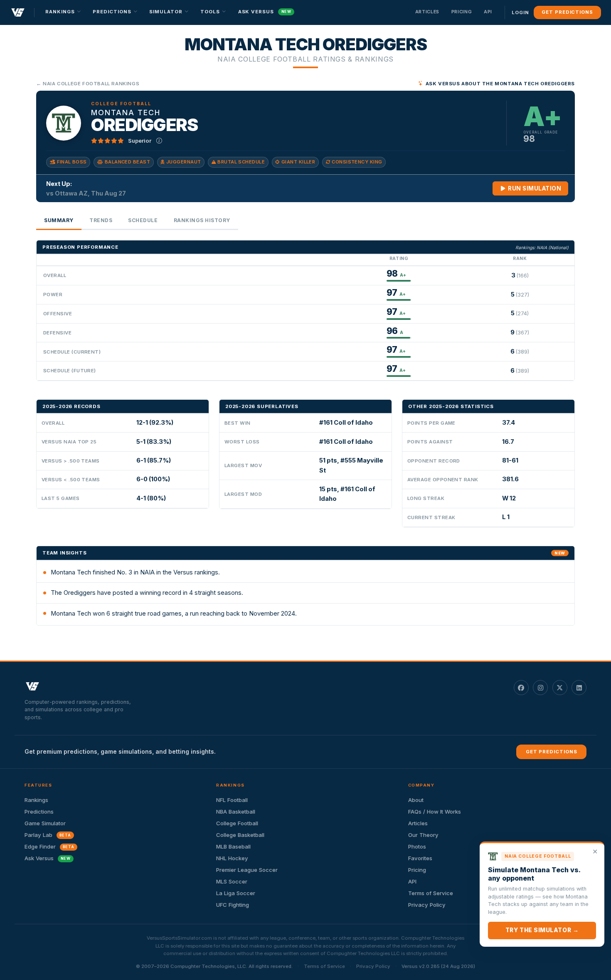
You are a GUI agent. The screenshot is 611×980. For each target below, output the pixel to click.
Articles (427, 12)
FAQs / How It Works (434, 811)
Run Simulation (534, 188)
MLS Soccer (231, 881)
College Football (237, 823)
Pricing (461, 12)
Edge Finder (49, 846)
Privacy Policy (373, 966)
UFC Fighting (232, 904)
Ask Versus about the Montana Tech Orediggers (500, 84)
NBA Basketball (235, 811)
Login (520, 12)
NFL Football (232, 800)
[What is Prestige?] (159, 140)
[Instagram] (540, 687)
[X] (559, 687)
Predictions (39, 811)
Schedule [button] (143, 220)
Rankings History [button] (202, 220)
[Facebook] (521, 687)
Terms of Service (324, 966)
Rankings (36, 800)
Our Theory (423, 835)
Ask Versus (264, 12)
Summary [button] (59, 220)
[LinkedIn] (579, 687)
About (416, 800)
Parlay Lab (48, 835)
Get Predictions (567, 12)
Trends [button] (100, 220)
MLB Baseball (233, 846)
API (488, 12)
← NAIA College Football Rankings (87, 84)
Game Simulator (45, 823)
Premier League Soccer (247, 869)
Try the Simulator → (542, 930)
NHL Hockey (232, 858)
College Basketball (240, 835)
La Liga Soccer (235, 893)
